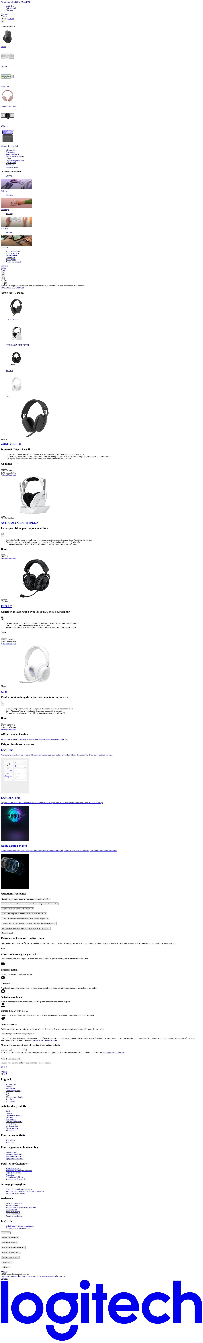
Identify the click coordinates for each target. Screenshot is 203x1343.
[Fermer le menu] (2, 21)
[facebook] (7, 1067)
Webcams (9, 1117)
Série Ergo (10, 1142)
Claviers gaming (12, 1126)
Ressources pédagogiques (15, 1193)
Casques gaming (12, 1128)
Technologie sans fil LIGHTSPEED (14, 739)
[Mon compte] (3, 278)
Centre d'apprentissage (14, 1091)
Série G (57, 739)
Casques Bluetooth (35, 739)
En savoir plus (7, 933)
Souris (8, 1111)
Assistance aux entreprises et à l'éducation (21, 1207)
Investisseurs (10, 1089)
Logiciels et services (13, 1173)
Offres (3, 268)
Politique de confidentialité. (114, 1052)
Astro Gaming (11, 1152)
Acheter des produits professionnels (19, 1171)
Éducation (9, 10)
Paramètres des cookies (47, 1277)
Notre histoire (11, 1084)
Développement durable (14, 1097)
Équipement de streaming (15, 1159)
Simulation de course (13, 1156)
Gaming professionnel (14, 1154)
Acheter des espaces (13, 1169)
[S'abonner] (25, 1050)
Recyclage (9, 1099)
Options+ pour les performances (17, 1228)
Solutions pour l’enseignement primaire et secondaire (25, 1191)
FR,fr (5, 17)
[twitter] (4, 1067)
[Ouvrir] (5, 281)
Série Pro (63, 739)
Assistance (5, 14)
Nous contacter (11, 1210)
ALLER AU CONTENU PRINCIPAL (15, 2)
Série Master (10, 1140)
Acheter (4, 19)
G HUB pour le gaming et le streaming (20, 1226)
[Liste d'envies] (3, 275)
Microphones (10, 1130)
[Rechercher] (3, 272)
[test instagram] (2, 1067)
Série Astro (51, 739)
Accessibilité (10, 1101)
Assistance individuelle (14, 1203)
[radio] (2, 439)
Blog (7, 1093)
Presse (8, 1095)
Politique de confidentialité (28, 1277)
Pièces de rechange (13, 1212)
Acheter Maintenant (8, 475)
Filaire (44, 739)
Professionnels (11, 8)
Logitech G (10, 6)
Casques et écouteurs (13, 1115)
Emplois (9, 1086)
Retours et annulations (14, 1216)
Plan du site (61, 1277)
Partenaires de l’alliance (14, 1177)
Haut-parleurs (11, 1120)
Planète (3, 270)
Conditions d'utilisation (9, 1277)
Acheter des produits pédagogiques (19, 1189)
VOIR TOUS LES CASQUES (12, 288)
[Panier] (2, 281)
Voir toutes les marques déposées (45, 1040)
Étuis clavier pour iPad (14, 1122)
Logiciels (4, 266)
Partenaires (10, 1175)
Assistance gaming (13, 1205)
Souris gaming (11, 1124)
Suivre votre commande (14, 1214)
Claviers (9, 1113)
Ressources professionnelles (16, 1179)
